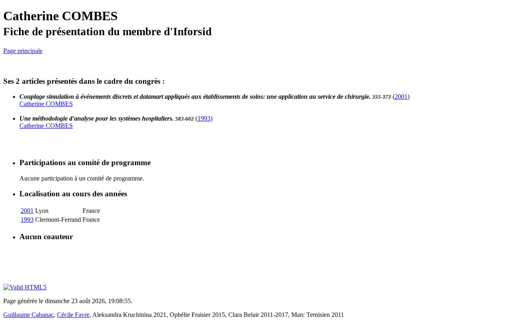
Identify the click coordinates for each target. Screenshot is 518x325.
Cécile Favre (73, 314)
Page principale (22, 50)
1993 (203, 118)
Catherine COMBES (46, 103)
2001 (401, 96)
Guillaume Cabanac (28, 314)
